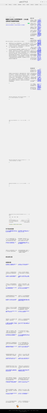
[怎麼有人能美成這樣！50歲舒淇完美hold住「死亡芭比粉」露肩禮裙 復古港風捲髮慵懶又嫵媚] (11, 373)
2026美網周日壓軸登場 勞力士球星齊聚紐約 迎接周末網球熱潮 (11, 296)
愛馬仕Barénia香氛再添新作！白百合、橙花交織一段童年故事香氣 (11, 251)
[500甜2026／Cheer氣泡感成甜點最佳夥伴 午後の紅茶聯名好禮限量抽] (24, 291)
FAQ (12, 410)
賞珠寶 (28, 4)
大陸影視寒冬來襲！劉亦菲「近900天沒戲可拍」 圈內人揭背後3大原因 (11, 366)
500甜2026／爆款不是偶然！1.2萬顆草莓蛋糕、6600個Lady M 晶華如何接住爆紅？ (23, 284)
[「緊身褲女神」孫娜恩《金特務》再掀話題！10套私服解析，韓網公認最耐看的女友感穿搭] (39, 78)
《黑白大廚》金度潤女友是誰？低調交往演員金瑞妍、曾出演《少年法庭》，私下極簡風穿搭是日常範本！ (23, 378)
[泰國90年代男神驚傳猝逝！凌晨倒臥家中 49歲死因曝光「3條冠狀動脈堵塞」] (11, 385)
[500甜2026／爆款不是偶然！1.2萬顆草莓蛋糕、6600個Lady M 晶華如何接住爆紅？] (24, 279)
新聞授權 (16, 410)
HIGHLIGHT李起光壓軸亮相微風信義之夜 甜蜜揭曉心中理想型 (11, 402)
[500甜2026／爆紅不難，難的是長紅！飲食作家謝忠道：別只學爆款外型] (24, 268)
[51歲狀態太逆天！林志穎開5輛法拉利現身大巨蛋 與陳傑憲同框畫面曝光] (11, 338)
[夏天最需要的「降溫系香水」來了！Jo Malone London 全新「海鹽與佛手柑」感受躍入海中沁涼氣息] (24, 234)
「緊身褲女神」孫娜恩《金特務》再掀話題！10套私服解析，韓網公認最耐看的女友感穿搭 (33, 78)
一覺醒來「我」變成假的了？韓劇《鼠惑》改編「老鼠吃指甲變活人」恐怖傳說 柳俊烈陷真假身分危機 (11, 331)
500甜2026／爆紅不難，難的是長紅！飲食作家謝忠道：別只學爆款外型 (23, 273)
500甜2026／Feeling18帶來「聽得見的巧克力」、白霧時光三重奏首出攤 (23, 355)
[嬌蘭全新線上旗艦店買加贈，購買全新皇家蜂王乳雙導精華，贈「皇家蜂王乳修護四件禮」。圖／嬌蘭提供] (19, 89)
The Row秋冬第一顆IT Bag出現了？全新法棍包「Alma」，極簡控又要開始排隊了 (23, 331)
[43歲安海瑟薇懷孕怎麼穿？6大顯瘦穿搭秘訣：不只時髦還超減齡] (39, 74)
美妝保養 (19, 4)
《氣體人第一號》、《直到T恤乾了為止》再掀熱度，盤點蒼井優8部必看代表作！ (23, 367)
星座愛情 (36, 4)
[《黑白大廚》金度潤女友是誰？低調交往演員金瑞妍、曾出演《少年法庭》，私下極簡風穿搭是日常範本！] (24, 373)
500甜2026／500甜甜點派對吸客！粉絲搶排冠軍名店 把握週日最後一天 (11, 273)
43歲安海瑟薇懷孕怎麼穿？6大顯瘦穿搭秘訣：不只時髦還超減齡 (33, 74)
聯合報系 (28, 410)
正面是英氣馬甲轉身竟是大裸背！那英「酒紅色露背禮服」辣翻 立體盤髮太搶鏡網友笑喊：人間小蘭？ (23, 308)
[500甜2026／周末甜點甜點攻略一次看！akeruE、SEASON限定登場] (24, 397)
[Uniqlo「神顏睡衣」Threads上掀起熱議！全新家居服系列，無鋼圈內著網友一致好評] (39, 85)
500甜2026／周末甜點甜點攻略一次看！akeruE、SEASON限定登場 (23, 402)
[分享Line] (6, 46)
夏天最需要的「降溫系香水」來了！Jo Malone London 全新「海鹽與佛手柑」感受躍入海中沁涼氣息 (23, 239)
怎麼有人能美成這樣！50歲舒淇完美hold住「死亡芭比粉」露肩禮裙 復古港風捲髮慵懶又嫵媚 (11, 378)
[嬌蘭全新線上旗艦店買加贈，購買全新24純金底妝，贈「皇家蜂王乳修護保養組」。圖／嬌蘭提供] (19, 140)
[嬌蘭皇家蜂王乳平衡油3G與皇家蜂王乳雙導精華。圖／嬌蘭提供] (19, 199)
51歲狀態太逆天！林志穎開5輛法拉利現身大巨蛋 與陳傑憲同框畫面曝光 (11, 343)
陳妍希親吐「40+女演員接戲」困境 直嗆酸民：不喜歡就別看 (11, 320)
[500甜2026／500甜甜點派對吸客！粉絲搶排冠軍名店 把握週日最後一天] (11, 268)
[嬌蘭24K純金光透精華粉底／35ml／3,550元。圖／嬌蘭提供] (19, 109)
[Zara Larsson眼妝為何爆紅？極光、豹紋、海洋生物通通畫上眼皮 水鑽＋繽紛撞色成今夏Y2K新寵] (11, 234)
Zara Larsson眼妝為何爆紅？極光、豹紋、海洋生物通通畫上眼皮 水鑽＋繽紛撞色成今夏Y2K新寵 (11, 239)
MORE (40, 18)
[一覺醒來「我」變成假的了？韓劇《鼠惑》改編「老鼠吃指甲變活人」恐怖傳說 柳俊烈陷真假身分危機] (11, 326)
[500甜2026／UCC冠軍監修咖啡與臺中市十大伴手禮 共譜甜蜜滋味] (24, 314)
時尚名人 (10, 4)
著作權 (22, 410)
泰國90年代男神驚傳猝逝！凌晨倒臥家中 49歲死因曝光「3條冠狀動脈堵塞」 (11, 390)
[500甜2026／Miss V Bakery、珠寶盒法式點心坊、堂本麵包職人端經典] (24, 385)
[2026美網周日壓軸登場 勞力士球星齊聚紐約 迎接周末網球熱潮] (11, 291)
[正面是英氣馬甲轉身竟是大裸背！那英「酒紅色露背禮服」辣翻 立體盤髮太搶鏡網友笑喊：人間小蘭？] (24, 303)
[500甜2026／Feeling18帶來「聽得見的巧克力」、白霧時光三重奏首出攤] (24, 350)
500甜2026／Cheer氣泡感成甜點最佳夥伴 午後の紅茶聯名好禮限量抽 (23, 296)
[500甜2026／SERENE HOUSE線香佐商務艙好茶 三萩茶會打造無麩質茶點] (11, 303)
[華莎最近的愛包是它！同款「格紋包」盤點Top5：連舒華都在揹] (39, 88)
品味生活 (32, 4)
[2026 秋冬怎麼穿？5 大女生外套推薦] (39, 81)
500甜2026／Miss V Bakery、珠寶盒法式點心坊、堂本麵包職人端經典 (23, 390)
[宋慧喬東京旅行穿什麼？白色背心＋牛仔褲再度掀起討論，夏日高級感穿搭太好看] (39, 71)
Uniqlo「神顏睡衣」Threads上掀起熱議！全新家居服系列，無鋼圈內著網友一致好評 (33, 85)
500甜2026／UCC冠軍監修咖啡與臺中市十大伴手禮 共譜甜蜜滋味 (23, 320)
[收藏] (6, 49)
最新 (6, 4)
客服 (14, 410)
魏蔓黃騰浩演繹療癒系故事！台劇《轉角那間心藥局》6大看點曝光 (11, 355)
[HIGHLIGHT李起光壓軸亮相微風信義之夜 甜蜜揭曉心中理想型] (11, 397)
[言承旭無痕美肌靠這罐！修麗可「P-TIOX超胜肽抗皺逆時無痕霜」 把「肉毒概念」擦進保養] (24, 246)
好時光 (24, 4)
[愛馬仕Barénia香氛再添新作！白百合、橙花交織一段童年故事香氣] (11, 246)
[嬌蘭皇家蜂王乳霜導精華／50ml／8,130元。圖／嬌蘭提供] (19, 172)
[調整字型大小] (6, 51)
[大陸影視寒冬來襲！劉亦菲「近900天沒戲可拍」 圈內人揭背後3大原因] (11, 361)
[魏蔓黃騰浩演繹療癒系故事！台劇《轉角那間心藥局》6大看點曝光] (11, 350)
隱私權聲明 (25, 410)
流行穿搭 (15, 4)
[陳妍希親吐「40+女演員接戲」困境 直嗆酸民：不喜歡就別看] (11, 314)
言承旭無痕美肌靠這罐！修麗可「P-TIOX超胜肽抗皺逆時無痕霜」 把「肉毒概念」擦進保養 (23, 251)
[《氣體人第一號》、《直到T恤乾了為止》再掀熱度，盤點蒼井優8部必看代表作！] (24, 361)
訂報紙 (31, 410)
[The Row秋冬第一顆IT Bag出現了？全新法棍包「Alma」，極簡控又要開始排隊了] (24, 326)
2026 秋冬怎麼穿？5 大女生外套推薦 (33, 81)
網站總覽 (37, 410)
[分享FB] (6, 43)
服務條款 (20, 410)
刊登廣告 (10, 410)
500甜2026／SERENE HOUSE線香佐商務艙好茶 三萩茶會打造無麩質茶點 (11, 308)
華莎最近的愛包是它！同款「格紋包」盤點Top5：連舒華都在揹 (33, 88)
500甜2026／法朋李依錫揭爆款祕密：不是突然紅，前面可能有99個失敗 (11, 284)
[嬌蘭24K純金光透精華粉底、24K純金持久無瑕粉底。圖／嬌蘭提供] (18, 32)
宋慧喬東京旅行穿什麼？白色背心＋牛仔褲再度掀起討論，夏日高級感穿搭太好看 (33, 71)
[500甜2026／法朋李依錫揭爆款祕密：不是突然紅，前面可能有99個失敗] (11, 279)
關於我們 (34, 410)
